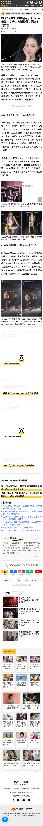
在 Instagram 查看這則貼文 (12, 363)
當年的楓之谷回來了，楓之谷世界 (8, 685)
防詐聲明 (7, 788)
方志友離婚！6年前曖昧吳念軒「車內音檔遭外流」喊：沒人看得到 (35, 684)
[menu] (41, 5)
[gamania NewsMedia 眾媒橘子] (21, 809)
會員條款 (13, 792)
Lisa (26, 580)
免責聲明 (16, 788)
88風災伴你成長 (23, 9)
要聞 (27, 5)
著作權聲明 (35, 788)
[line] (24, 800)
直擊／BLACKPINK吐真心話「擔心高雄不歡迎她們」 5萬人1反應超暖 (21, 495)
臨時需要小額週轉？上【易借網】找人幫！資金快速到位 (35, 724)
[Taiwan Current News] (27, 2)
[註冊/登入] (40, 2)
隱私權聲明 (25, 788)
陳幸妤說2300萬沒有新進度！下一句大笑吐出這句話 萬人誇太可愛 (11, 764)
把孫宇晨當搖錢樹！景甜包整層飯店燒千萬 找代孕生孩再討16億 (21, 742)
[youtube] (29, 800)
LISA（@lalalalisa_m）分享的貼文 (19, 465)
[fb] (13, 800)
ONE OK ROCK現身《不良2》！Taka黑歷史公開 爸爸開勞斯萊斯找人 (35, 742)
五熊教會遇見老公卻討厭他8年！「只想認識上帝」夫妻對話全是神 (8, 724)
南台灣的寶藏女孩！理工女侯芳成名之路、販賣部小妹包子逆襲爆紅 (21, 684)
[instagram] (18, 800)
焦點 (16, 5)
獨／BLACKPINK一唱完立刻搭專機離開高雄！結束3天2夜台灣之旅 (21, 488)
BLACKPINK (7, 580)
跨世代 (35, 9)
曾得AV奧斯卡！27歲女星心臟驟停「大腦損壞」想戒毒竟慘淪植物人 (21, 724)
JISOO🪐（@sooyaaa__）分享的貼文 (20, 393)
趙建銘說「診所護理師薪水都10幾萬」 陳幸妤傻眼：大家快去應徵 (31, 764)
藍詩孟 (6, 29)
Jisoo (18, 580)
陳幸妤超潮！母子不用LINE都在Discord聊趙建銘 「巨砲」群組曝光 (8, 667)
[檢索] (36, 2)
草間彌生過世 (6, 5)
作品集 (35, 557)
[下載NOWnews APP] (31, 2)
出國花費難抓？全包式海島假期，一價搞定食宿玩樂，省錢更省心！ (8, 743)
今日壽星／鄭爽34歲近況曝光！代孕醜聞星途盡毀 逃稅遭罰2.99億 (21, 667)
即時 (21, 5)
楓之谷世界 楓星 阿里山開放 (34, 666)
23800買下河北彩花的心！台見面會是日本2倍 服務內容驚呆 (11, 707)
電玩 (32, 5)
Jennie (34, 580)
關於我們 (21, 792)
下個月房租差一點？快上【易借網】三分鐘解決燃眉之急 (31, 707)
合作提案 (30, 792)
